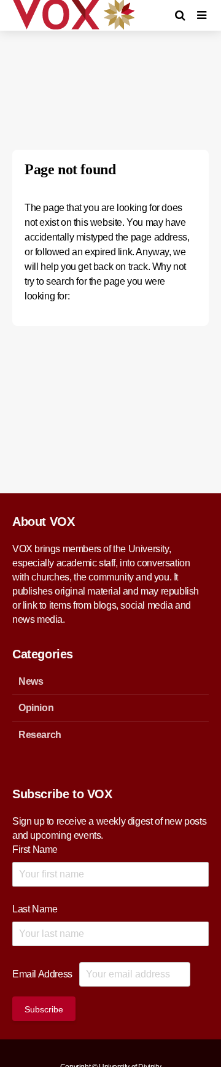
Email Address (42, 974)
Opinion (35, 708)
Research (39, 735)
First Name (35, 849)
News (30, 681)
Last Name (34, 909)
